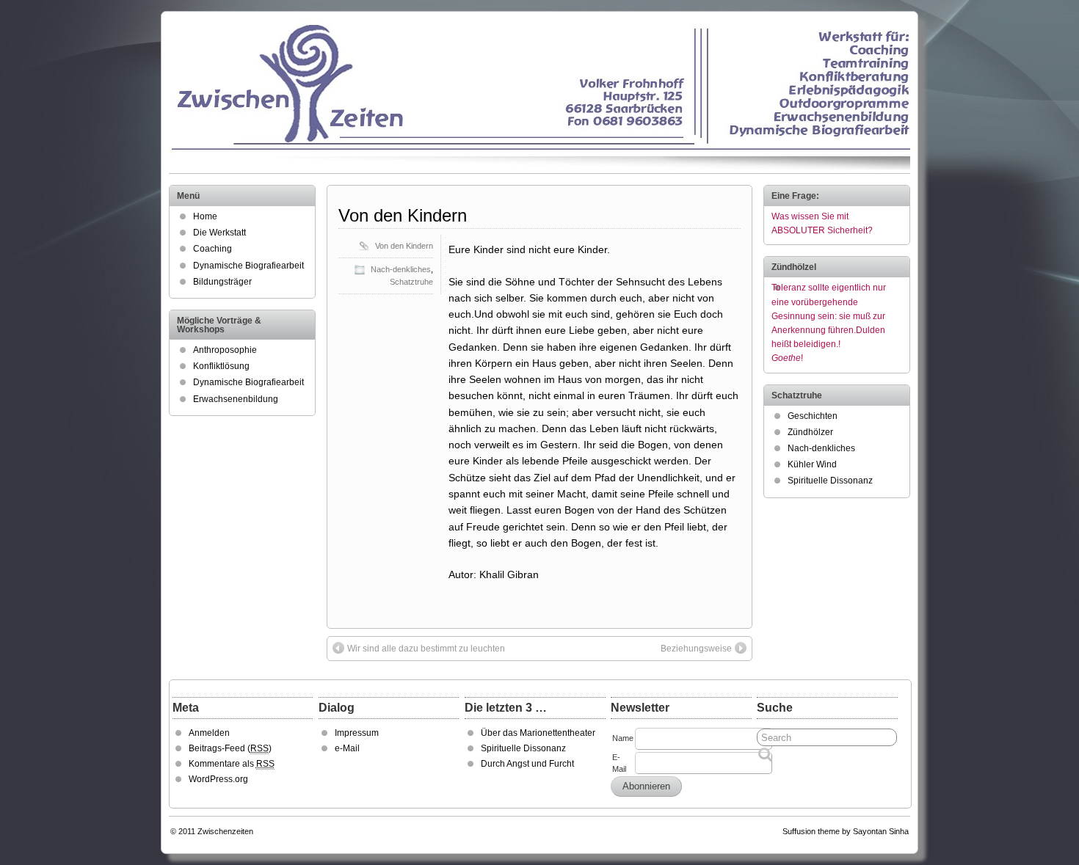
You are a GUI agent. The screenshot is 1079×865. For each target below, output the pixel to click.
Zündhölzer (810, 432)
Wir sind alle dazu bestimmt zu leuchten (426, 648)
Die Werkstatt (219, 232)
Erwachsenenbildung (235, 399)
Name (622, 738)
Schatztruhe (411, 281)
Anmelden (209, 733)
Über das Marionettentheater (538, 733)
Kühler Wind (812, 464)
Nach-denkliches (401, 269)
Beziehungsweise (696, 648)
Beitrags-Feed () (230, 748)
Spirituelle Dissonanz (830, 480)
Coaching (212, 249)
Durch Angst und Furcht (527, 764)
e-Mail (347, 748)
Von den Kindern (402, 215)
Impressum (357, 733)
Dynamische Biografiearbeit (248, 265)
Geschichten (813, 416)
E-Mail (619, 763)
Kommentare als (232, 764)
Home (205, 216)
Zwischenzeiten (225, 831)
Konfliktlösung (221, 366)
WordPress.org (218, 779)
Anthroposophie (225, 350)
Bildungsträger (222, 282)
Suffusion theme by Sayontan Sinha (845, 831)
